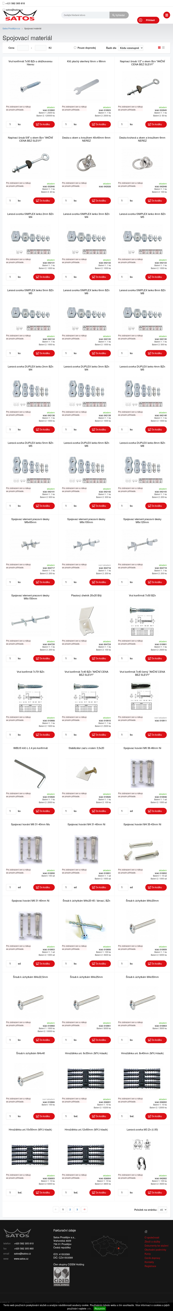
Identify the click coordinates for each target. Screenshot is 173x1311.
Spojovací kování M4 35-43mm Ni (142, 824)
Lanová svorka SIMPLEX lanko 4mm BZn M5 (142, 215)
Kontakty (149, 1262)
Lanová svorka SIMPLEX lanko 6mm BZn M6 (86, 291)
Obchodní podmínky (155, 1249)
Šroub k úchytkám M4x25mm (86, 977)
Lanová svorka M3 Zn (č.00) (142, 1129)
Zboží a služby (152, 1241)
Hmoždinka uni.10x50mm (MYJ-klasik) (30, 1129)
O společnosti (152, 1237)
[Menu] (166, 15)
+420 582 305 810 (24, 1243)
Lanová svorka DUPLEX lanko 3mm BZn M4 (86, 368)
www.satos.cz (21, 1258)
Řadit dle (111, 48)
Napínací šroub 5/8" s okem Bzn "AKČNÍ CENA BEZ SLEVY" (30, 139)
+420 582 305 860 (24, 1248)
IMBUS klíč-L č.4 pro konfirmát (30, 748)
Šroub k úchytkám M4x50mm (142, 977)
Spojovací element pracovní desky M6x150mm (30, 596)
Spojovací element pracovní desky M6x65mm (30, 520)
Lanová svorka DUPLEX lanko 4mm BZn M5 (142, 368)
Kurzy (148, 1253)
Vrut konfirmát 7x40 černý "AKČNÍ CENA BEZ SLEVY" (142, 673)
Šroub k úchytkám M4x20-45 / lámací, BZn (86, 900)
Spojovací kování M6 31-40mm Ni (30, 900)
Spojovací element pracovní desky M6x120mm (142, 520)
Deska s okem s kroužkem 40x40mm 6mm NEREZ (86, 139)
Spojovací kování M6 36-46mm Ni (142, 748)
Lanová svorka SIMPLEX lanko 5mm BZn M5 (30, 291)
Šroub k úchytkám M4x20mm (142, 900)
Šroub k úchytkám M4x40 (30, 1053)
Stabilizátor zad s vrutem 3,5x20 (86, 748)
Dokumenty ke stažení (156, 1245)
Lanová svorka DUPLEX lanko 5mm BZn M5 (30, 444)
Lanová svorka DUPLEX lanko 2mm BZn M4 (30, 368)
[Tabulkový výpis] (159, 47)
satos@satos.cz (14, 9)
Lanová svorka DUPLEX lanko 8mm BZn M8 (142, 444)
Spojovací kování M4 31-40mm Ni (86, 824)
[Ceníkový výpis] (163, 47)
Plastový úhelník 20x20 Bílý (86, 595)
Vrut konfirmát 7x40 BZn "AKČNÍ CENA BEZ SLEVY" (86, 673)
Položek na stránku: (145, 1209)
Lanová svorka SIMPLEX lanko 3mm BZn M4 (86, 215)
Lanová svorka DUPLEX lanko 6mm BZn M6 (86, 444)
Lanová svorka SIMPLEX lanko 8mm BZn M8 (142, 291)
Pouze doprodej (87, 47)
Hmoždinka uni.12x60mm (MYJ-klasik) (86, 1129)
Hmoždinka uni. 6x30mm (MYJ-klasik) (86, 1053)
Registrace (150, 1266)
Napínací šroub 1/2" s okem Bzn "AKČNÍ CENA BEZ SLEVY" (142, 62)
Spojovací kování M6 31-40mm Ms (30, 824)
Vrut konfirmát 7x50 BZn (142, 595)
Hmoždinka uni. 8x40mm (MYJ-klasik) (142, 1053)
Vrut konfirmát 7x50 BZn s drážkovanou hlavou (30, 62)
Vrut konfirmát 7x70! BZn (30, 671)
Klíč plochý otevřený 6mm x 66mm (86, 61)
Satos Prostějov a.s (11, 28)
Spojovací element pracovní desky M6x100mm (86, 520)
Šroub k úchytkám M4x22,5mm (30, 977)
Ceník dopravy (152, 1258)
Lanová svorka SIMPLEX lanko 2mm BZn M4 (30, 215)
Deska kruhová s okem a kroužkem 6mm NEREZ (142, 139)
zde (89, 1308)
